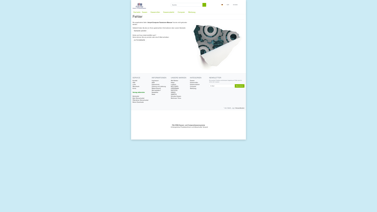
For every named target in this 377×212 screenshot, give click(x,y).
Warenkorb (136, 86)
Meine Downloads (138, 102)
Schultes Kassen (176, 96)
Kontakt (135, 80)
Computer (181, 12)
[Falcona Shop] (150, 6)
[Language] (222, 4)
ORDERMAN (175, 88)
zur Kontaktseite (139, 40)
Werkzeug (191, 12)
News (153, 94)
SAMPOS (174, 94)
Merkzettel (136, 96)
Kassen (145, 12)
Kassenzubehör (169, 12)
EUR (228, 4)
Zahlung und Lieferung (159, 86)
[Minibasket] (242, 4)
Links (134, 84)
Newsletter (155, 92)
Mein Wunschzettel (138, 98)
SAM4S (173, 92)
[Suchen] (204, 5)
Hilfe (134, 82)
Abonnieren (239, 86)
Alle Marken (174, 80)
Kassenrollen (155, 12)
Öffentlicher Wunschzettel (140, 100)
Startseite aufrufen (140, 31)
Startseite (136, 12)
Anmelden (235, 4)
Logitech (173, 84)
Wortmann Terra (176, 98)
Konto (134, 88)
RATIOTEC (174, 90)
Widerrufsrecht (156, 88)
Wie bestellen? (156, 90)
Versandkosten (239, 108)
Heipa (172, 82)
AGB (153, 82)
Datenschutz (155, 84)
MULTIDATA (174, 86)
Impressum (155, 80)
